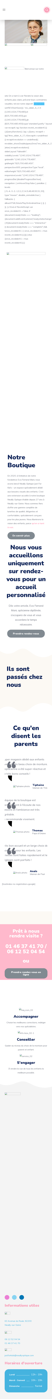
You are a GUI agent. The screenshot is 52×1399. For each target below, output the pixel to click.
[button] (21, 535)
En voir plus (39, 103)
